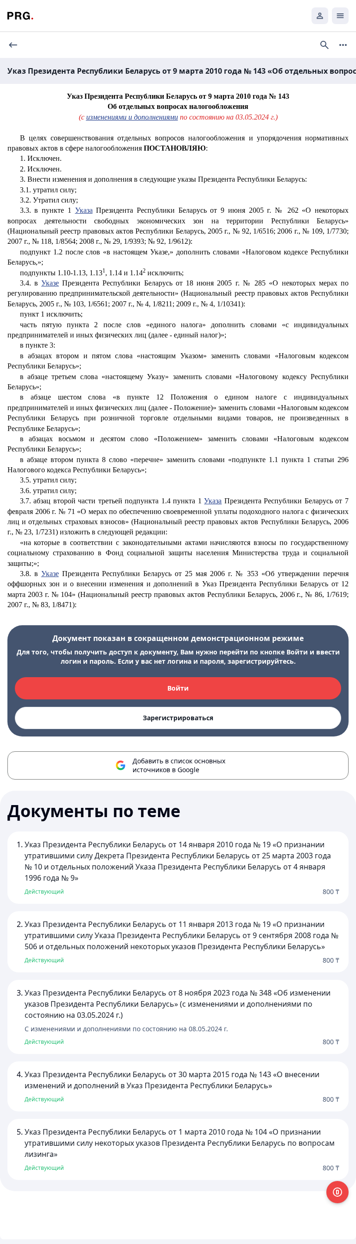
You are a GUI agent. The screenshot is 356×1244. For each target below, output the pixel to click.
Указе (50, 283)
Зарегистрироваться (178, 717)
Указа (84, 210)
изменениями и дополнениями (132, 117)
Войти (178, 688)
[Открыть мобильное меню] (340, 15)
